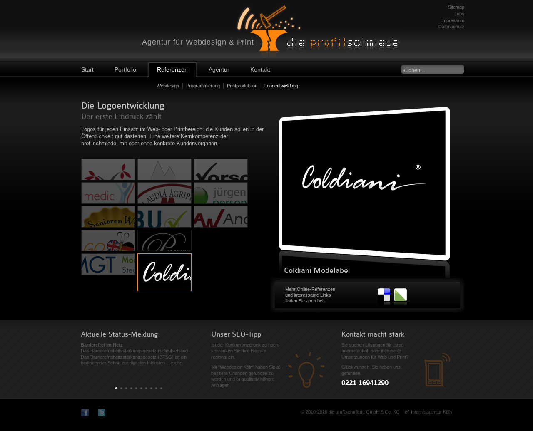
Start (87, 69)
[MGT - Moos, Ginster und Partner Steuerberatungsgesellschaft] (108, 264)
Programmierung (203, 85)
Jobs (459, 13)
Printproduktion (242, 85)
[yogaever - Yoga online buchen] (108, 169)
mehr (176, 362)
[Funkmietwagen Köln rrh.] (164, 169)
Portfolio (125, 69)
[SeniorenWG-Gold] (108, 217)
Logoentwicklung (281, 85)
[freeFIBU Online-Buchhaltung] (164, 217)
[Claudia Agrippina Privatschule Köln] (164, 193)
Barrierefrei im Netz (102, 344)
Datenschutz (451, 26)
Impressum (452, 20)
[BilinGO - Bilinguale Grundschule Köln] (108, 240)
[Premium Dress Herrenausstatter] (164, 240)
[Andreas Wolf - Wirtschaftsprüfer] (221, 217)
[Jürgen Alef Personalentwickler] (221, 193)
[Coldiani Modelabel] (164, 272)
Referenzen (172, 69)
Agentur (219, 69)
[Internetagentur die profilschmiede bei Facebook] (86, 413)
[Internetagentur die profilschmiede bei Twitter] (103, 413)
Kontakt (260, 69)
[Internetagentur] (327, 27)
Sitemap (456, 7)
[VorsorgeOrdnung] (221, 169)
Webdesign (168, 85)
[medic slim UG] (108, 193)
